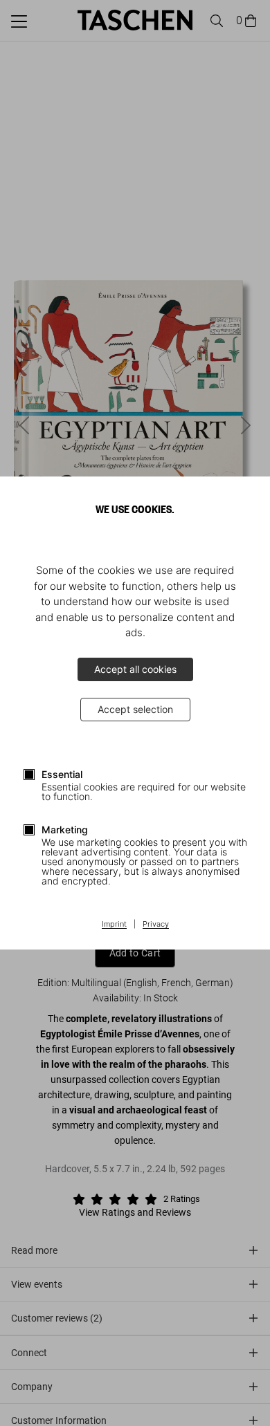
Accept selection (135, 709)
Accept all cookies (135, 669)
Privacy (156, 924)
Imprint (114, 924)
